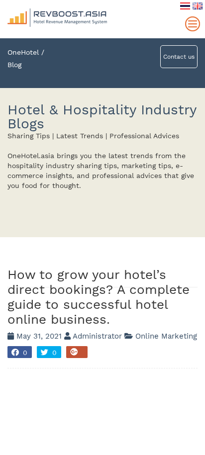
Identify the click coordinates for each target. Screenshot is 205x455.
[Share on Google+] (77, 352)
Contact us (179, 56)
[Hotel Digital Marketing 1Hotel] (57, 4)
